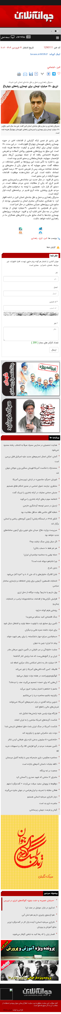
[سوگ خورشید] (30, 415)
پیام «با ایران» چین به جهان (45, 643)
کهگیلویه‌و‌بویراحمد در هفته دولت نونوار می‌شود (36, 676)
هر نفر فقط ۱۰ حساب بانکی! (45, 548)
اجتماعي (51, 67)
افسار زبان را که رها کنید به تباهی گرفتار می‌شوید (34, 934)
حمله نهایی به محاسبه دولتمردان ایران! (40, 554)
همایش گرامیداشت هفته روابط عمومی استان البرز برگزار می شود (27, 31)
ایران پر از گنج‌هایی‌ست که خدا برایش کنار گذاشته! (35, 656)
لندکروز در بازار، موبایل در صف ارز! (40, 907)
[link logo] (24, 14)
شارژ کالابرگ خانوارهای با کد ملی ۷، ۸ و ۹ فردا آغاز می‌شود (32, 574)
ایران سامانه (7, 1010)
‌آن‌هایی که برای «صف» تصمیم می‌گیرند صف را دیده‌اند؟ (32, 682)
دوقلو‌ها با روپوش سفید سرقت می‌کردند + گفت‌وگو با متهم (32, 783)
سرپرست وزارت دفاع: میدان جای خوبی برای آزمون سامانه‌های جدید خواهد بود (31, 533)
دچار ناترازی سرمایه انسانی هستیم (42, 797)
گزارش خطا (51, 247)
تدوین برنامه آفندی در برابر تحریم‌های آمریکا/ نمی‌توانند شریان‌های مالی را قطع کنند (34, 704)
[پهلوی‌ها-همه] (30, 970)
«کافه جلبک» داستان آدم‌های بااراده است (39, 764)
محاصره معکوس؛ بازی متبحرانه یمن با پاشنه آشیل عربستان (31, 757)
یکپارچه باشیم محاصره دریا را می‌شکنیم (40, 695)
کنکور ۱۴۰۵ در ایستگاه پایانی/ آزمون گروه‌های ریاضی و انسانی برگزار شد (31, 521)
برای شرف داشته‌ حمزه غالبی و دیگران (41, 630)
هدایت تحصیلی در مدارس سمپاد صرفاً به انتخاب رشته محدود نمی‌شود (31, 447)
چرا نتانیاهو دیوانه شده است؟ (44, 561)
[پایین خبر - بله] (20, 229)
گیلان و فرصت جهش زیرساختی (43, 810)
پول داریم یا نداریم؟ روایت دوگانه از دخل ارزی (37, 592)
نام (57, 272)
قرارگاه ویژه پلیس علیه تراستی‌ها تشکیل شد (38, 713)
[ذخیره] (31, 74)
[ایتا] (20, 233)
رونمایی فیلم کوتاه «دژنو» (46, 610)
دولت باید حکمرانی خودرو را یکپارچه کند (39, 733)
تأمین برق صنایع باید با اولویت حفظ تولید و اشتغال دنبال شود (30, 623)
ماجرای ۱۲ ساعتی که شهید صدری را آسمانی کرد (36, 777)
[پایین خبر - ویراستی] (40, 229)
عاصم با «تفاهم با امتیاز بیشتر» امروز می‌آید (38, 689)
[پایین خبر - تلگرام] (40, 233)
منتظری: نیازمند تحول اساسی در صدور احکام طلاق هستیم (32, 486)
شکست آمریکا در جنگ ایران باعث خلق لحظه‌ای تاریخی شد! (31, 726)
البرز (58, 67)
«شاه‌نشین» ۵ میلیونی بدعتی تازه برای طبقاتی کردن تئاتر (32, 739)
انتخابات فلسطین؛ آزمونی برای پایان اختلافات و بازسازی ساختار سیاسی (31, 583)
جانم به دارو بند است (48, 803)
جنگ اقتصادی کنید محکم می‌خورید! (41, 617)
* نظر (56, 323)
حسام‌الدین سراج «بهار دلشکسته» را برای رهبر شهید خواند (31, 636)
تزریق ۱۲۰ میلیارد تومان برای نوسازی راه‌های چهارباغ (30, 86)
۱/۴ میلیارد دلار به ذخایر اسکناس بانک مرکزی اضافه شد (33, 662)
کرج (40, 238)
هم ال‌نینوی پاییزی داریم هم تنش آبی (38, 915)
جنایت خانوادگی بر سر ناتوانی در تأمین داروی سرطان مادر (32, 649)
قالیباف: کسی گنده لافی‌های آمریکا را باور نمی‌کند (36, 669)
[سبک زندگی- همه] (30, 852)
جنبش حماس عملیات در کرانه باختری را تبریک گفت (34, 492)
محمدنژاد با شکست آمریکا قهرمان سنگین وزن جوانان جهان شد (32, 470)
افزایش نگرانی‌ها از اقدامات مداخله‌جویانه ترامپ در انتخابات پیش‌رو (32, 601)
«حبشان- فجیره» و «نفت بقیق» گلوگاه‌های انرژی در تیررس (29, 900)
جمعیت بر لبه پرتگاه (48, 770)
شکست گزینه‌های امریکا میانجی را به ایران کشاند (35, 720)
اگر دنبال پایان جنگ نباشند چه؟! (43, 541)
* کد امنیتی (54, 301)
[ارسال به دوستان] (25, 74)
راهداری (34, 238)
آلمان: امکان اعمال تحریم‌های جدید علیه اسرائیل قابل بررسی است (32, 459)
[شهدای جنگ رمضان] (30, 378)
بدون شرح (52, 568)
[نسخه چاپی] (19, 74)
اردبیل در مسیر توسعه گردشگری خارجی (39, 505)
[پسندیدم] (59, 73)
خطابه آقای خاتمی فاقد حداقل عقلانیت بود (39, 512)
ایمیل (56, 287)
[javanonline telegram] (54, 74)
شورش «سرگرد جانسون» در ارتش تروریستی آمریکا (35, 479)
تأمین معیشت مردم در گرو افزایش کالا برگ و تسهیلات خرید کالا (32, 748)
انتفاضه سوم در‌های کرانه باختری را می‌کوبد (38, 499)
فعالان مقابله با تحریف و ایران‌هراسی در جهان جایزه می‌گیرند (31, 790)
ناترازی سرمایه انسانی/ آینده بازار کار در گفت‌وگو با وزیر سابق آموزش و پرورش (31, 924)
